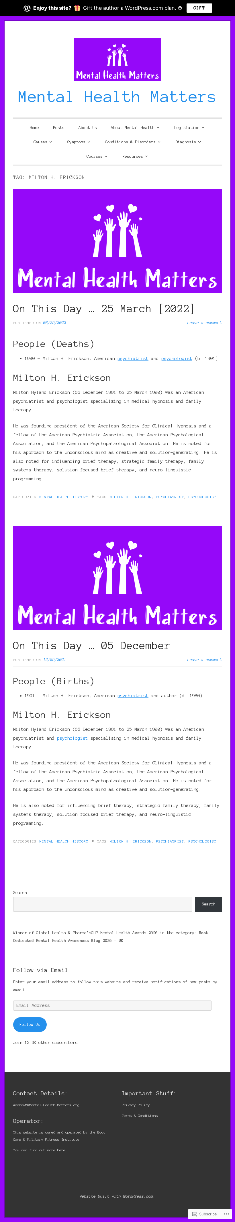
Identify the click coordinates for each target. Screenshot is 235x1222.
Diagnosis (185, 142)
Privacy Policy (136, 1105)
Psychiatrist (170, 497)
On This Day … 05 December (92, 645)
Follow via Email (40, 970)
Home (34, 128)
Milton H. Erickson (130, 497)
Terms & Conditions (140, 1115)
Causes (40, 142)
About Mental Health (132, 128)
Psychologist (202, 497)
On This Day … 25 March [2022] (104, 308)
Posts (58, 128)
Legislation (186, 128)
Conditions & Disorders (130, 142)
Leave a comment (204, 323)
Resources (132, 156)
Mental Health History (64, 497)
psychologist (176, 358)
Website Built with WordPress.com (116, 1196)
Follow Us (29, 1024)
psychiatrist (132, 358)
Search (20, 892)
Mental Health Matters (117, 96)
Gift (199, 8)
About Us (88, 128)
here (61, 1150)
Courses (95, 156)
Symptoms (76, 142)
